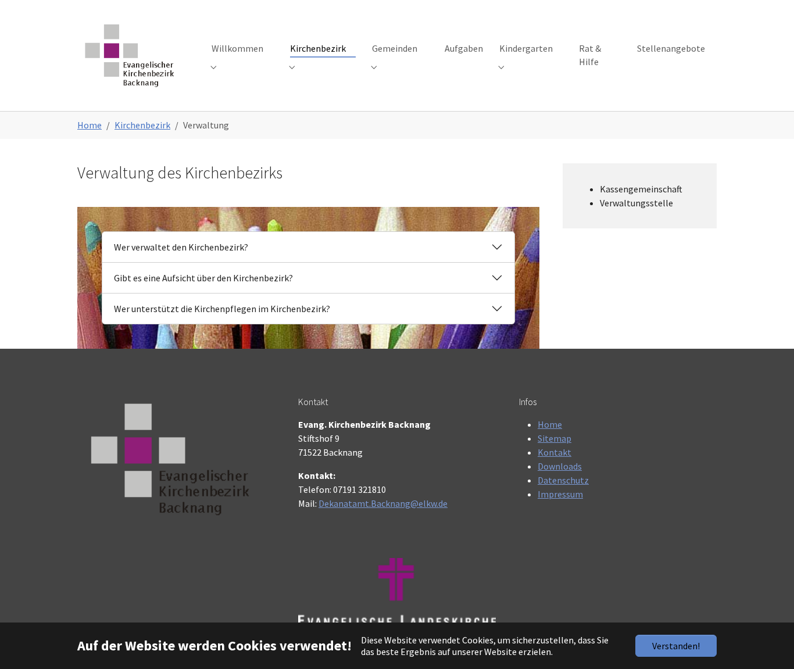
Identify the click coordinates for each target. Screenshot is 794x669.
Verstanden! (676, 646)
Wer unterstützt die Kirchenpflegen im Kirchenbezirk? (222, 308)
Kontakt (554, 452)
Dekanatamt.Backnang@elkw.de (383, 503)
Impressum (560, 494)
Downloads (560, 466)
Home (550, 424)
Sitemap (554, 438)
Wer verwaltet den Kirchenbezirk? (181, 247)
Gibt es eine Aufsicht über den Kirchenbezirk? (203, 278)
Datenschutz (563, 480)
